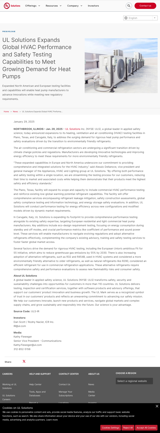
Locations (64, 402)
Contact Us (64, 384)
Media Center (91, 393)
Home (6, 111)
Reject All (128, 427)
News (15, 111)
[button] (33, 6)
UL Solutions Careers (8, 397)
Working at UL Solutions (9, 386)
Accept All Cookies (146, 427)
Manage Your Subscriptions (66, 393)
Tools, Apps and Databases (37, 393)
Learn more (52, 419)
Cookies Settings (110, 427)
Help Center (35, 384)
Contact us (145, 6)
